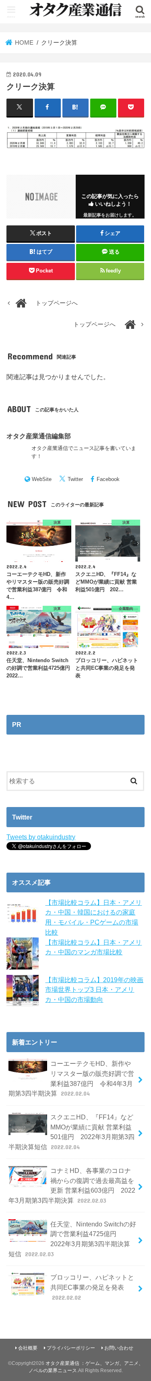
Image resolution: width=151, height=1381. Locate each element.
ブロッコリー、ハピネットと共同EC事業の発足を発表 (92, 1287)
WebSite (42, 479)
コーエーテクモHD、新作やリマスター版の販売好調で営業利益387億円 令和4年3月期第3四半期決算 (71, 1078)
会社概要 (27, 1348)
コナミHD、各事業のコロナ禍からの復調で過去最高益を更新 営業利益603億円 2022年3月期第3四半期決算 (71, 1185)
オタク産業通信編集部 (38, 436)
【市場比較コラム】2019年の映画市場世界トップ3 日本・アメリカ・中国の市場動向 (94, 989)
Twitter (75, 479)
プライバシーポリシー (71, 1348)
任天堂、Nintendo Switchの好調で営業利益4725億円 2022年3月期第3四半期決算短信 (72, 1238)
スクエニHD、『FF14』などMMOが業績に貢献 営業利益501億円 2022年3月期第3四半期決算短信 (71, 1131)
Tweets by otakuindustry (40, 836)
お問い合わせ (118, 1348)
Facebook (108, 479)
